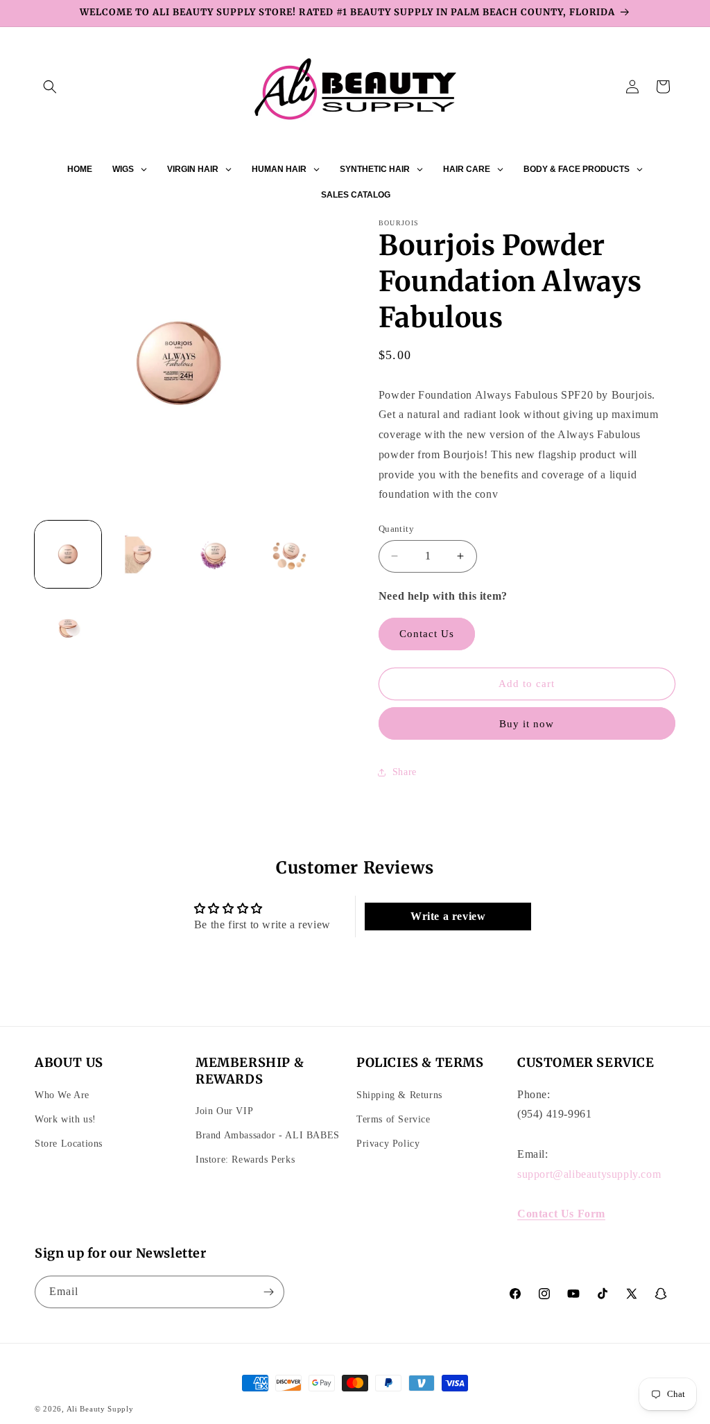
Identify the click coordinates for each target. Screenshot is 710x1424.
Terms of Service (393, 1119)
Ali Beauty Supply (100, 1409)
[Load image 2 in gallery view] (141, 554)
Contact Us (426, 633)
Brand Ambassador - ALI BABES (268, 1135)
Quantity (396, 528)
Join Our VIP (224, 1111)
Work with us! (65, 1119)
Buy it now (526, 723)
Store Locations (69, 1143)
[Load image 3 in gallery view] (215, 554)
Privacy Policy (387, 1143)
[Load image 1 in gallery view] (68, 554)
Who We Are (62, 1095)
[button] (50, 86)
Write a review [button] (447, 916)
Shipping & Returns (399, 1095)
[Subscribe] (268, 1292)
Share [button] (404, 772)
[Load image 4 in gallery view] (289, 554)
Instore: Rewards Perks (245, 1159)
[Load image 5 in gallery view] (68, 628)
